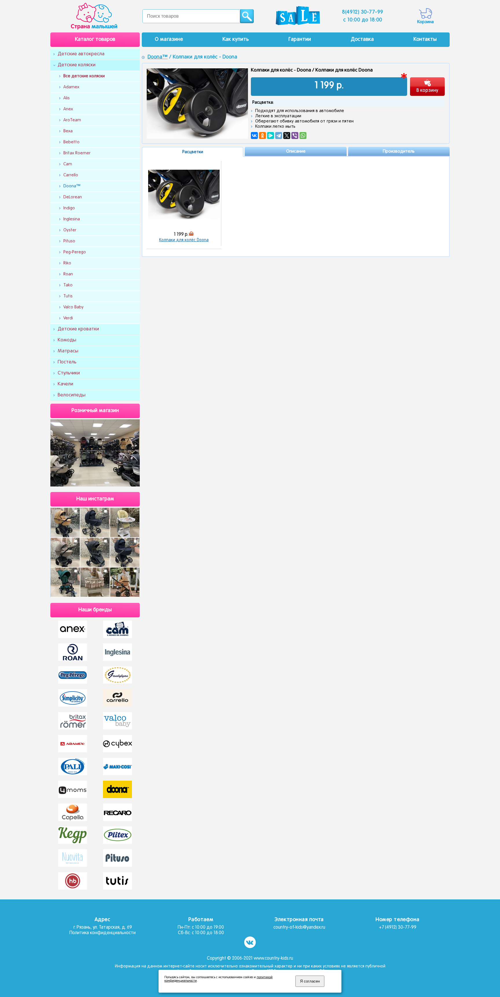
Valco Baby (73, 307)
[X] (286, 135)
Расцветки (192, 152)
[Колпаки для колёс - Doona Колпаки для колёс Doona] (183, 194)
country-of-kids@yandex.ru (299, 927)
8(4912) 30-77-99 (362, 12)
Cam (67, 164)
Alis (66, 98)
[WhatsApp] (302, 135)
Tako (68, 285)
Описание (296, 151)
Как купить (236, 39)
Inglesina (71, 219)
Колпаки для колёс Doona (184, 240)
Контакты (425, 39)
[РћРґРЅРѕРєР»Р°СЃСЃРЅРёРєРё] (262, 135)
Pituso (69, 241)
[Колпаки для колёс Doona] (197, 103)
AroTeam (72, 120)
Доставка (362, 39)
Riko (67, 263)
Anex (68, 109)
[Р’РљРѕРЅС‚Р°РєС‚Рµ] (254, 135)
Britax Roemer (77, 153)
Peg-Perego (74, 252)
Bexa (68, 131)
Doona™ (71, 186)
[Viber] (294, 135)
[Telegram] (278, 135)
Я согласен (310, 981)
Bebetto (71, 142)
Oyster (69, 230)
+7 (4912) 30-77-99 (397, 927)
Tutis (68, 296)
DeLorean (72, 197)
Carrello (70, 175)
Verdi (68, 318)
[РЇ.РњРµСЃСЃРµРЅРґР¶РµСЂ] (270, 135)
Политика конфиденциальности (102, 933)
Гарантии (299, 39)
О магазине (169, 39)
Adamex (71, 87)
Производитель (399, 151)
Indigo (69, 208)
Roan (68, 274)
